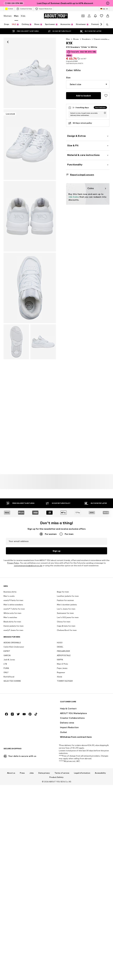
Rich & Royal (9, 677)
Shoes (76, 39)
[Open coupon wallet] (83, 16)
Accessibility (100, 773)
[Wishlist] (101, 16)
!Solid (59, 677)
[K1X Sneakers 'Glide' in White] (30, 216)
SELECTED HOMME (12, 681)
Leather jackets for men (68, 596)
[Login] (89, 16)
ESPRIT (7, 651)
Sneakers (86, 39)
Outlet (10, 9)
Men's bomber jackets (67, 604)
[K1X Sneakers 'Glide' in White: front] (30, 73)
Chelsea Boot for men (67, 630)
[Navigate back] (8, 42)
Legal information (82, 773)
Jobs (31, 773)
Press (22, 773)
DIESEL (60, 647)
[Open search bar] (106, 24)
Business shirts (10, 592)
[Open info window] (107, 3)
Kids (23, 16)
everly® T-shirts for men (14, 609)
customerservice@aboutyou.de (28, 565)
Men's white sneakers (13, 604)
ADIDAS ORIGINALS (12, 642)
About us (11, 773)
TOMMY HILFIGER (65, 681)
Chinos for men (63, 622)
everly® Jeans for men (13, 630)
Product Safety (56, 777)
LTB (5, 664)
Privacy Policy (13, 563)
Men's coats (9, 596)
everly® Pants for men (13, 600)
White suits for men (12, 613)
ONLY (6, 672)
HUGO (60, 642)
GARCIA (7, 655)
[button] (87, 84)
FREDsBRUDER (63, 651)
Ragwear (61, 672)
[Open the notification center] (95, 15)
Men (16, 16)
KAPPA (60, 660)
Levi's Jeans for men (66, 609)
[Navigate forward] (101, 24)
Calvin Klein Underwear (14, 647)
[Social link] (6, 714)
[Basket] (107, 16)
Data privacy (44, 773)
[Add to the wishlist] (105, 95)
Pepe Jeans (62, 668)
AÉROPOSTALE (64, 655)
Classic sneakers (101, 39)
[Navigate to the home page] (19, 703)
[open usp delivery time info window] (105, 113)
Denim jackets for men (14, 626)
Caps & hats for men (66, 626)
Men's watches (10, 617)
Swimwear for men (65, 613)
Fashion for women (65, 600)
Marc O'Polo (62, 664)
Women (8, 16)
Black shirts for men (12, 622)
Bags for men (63, 592)
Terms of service (62, 773)
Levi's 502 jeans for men (68, 617)
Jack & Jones (9, 660)
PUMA (6, 668)
